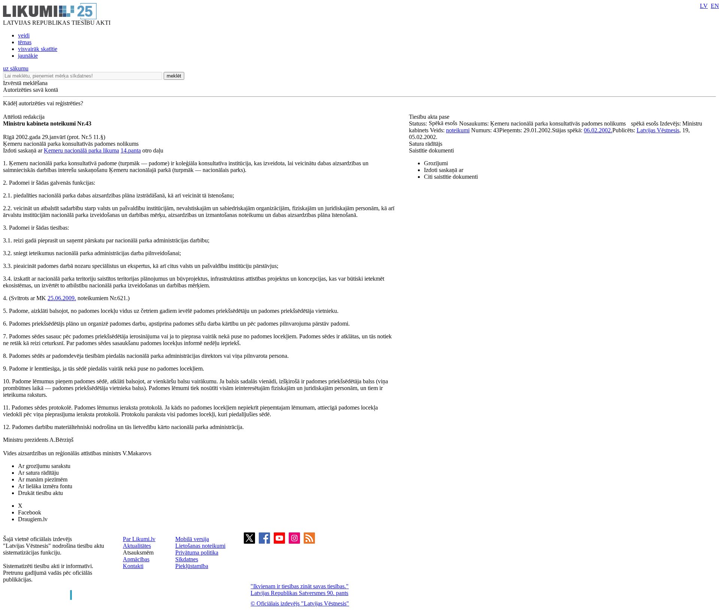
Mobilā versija (192, 539)
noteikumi (458, 130)
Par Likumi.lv (139, 539)
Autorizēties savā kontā (30, 90)
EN (715, 6)
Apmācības (136, 559)
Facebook (29, 512)
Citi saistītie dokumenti (451, 176)
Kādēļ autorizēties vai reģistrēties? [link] (43, 103)
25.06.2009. (62, 298)
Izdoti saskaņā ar (443, 170)
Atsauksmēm (138, 552)
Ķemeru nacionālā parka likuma (81, 150)
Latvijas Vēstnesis (658, 130)
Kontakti (133, 566)
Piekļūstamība (191, 566)
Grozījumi (436, 163)
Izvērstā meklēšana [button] (25, 83)
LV (704, 6)
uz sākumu (15, 68)
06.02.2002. (598, 130)
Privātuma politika (196, 552)
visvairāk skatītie (37, 49)
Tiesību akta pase (430, 117)
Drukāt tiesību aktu (40, 493)
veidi (24, 35)
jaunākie (28, 55)
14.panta (131, 150)
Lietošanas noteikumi (200, 546)
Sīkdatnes (186, 559)
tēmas (24, 42)
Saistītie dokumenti (431, 150)
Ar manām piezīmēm (42, 479)
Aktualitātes (137, 546)
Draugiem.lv (33, 519)
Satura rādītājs (425, 144)
